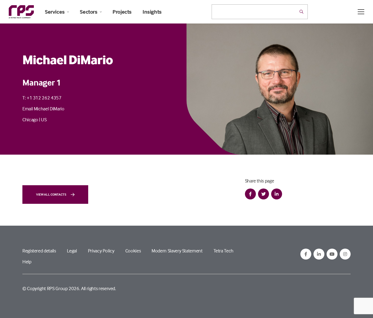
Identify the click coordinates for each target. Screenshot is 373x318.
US (43, 119)
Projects (122, 11)
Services (55, 11)
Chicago (30, 119)
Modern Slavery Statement (177, 251)
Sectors (88, 11)
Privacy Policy (101, 251)
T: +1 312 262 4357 (41, 98)
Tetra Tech (223, 251)
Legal (72, 251)
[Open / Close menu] (361, 11)
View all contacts (51, 194)
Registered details (39, 251)
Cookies (133, 251)
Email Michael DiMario (43, 108)
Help (26, 261)
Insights (152, 11)
